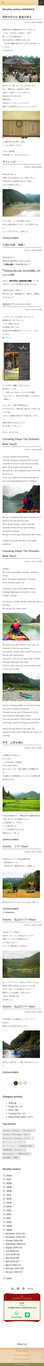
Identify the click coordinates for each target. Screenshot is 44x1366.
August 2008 (14, 1247)
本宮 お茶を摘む (13, 742)
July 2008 (12, 1251)
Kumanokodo (10, 1154)
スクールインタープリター (14, 1142)
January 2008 (14, 1272)
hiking (18, 1131)
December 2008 (15, 1233)
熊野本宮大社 (24, 1154)
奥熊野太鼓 (8, 1150)
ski (27, 1134)
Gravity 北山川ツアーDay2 (19, 919)
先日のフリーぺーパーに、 (18, 304)
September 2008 (16, 1244)
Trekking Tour (17, 1113)
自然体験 (7, 1158)
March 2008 (13, 1265)
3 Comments (9, 912)
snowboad (8, 1138)
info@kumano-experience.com (22, 1307)
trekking (19, 1138)
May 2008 (12, 1258)
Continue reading (10, 237)
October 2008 (14, 1240)
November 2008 (15, 1237)
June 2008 (13, 1254)
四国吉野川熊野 (27, 1146)
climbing (7, 1131)
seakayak (18, 1134)
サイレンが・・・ (13, 161)
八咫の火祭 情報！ (14, 244)
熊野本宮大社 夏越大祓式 (17, 16)
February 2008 (15, 1268)
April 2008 (12, 1261)
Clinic (14, 1110)
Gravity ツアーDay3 (15, 846)
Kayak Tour (16, 1106)
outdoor (7, 1134)
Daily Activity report (21, 1117)
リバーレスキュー (11, 1146)
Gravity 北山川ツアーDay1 (19, 1006)
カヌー (29, 1138)
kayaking (29, 1131)
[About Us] (22, 1344)
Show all (12, 1103)
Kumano (20, 1150)
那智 (16, 1158)
